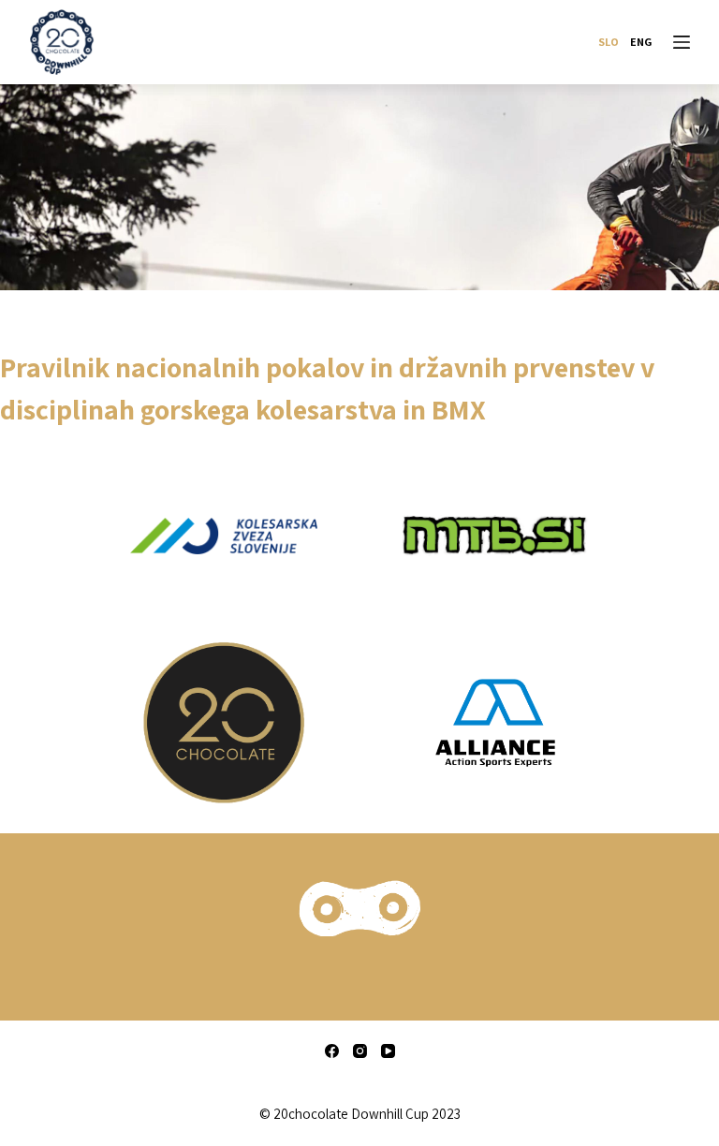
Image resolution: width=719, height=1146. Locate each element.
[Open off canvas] (681, 42)
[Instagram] (360, 1051)
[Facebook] (332, 1051)
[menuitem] (608, 42)
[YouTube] (388, 1051)
